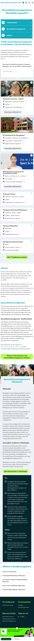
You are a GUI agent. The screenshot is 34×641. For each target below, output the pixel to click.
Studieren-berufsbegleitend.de (9, 621)
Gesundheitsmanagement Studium (11, 347)
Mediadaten (20, 605)
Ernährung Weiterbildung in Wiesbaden (13, 575)
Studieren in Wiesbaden (9, 571)
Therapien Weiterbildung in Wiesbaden (13, 589)
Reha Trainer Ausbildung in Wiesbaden (13, 585)
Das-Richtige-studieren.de (8, 616)
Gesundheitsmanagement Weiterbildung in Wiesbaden (14, 580)
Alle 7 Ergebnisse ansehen (17, 257)
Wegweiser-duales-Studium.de (9, 618)
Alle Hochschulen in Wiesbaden (15, 471)
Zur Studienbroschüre (6, 639)
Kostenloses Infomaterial (12, 112)
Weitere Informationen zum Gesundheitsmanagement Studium (17, 357)
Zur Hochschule (16, 639)
